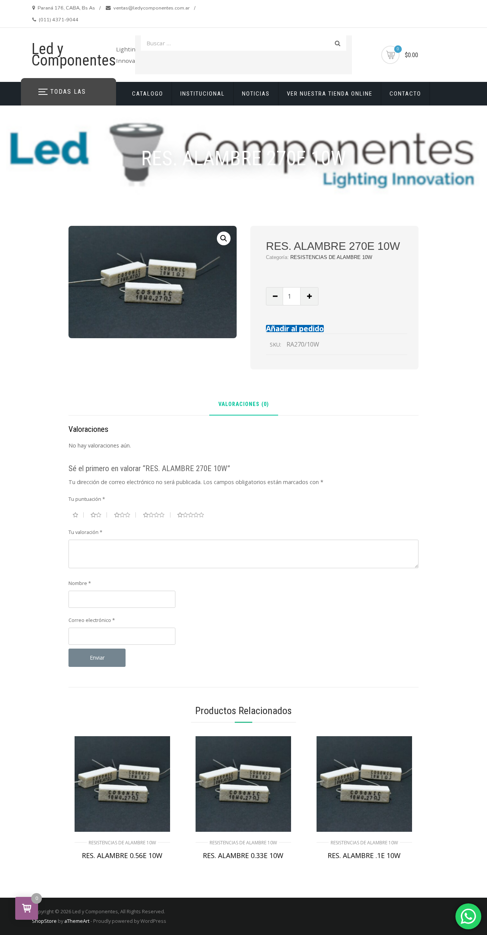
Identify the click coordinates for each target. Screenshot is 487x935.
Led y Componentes (74, 54)
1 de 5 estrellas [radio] (78, 515)
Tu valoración (85, 532)
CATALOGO (147, 93)
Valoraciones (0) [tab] (243, 405)
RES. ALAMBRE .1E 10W (364, 855)
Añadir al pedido (295, 328)
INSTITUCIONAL (202, 93)
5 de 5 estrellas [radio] (193, 515)
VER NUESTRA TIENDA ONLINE (329, 93)
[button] (224, 238)
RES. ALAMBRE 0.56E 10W (122, 855)
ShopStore (44, 920)
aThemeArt (76, 920)
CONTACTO (405, 93)
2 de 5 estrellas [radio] (99, 515)
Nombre (79, 583)
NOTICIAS (256, 93)
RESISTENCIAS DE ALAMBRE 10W (331, 257)
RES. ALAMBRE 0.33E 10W (243, 855)
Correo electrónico (91, 620)
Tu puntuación (86, 498)
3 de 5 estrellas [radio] (125, 515)
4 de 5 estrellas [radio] (156, 515)
